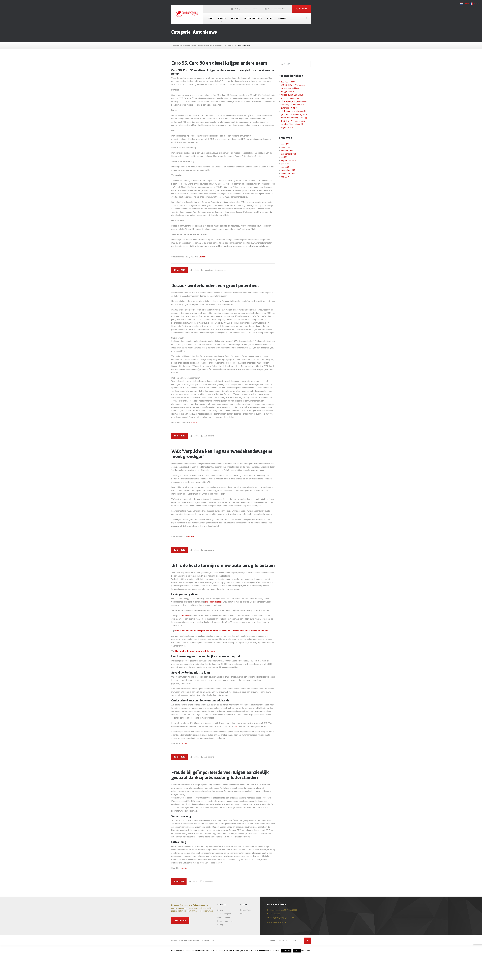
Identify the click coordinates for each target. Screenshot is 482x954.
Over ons (235, 18)
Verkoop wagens (224, 914)
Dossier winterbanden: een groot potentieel (215, 286)
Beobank (186, 615)
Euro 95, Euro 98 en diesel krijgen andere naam (219, 63)
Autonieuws (209, 270)
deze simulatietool (213, 602)
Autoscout (284, 941)
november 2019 (288, 173)
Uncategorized (220, 270)
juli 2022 (285, 157)
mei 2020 (285, 167)
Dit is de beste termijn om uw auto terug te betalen (223, 565)
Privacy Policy (245, 910)
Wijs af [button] (296, 950)
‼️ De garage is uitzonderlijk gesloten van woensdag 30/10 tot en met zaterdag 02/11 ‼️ (294, 114)
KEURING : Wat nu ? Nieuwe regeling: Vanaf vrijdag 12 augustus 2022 (293, 124)
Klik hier (201, 257)
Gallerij (220, 925)
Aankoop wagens (224, 917)
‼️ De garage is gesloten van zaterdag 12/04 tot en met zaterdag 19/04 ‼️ (294, 104)
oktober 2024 (287, 150)
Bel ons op (180, 920)
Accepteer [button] (286, 950)
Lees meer (306, 950)
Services (222, 18)
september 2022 (288, 154)
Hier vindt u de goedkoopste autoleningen (195, 651)
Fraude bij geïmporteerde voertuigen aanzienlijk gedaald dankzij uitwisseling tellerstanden (220, 775)
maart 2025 (286, 147)
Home (210, 18)
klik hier (194, 422)
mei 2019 (285, 177)
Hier (235, 726)
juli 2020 (285, 164)
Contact (282, 18)
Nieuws (270, 18)
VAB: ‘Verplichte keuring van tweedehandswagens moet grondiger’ (221, 454)
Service (220, 910)
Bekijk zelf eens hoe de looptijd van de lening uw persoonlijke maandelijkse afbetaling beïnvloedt (221, 631)
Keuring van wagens (225, 921)
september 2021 (288, 160)
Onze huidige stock (253, 18)
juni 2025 (285, 144)
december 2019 (288, 170)
